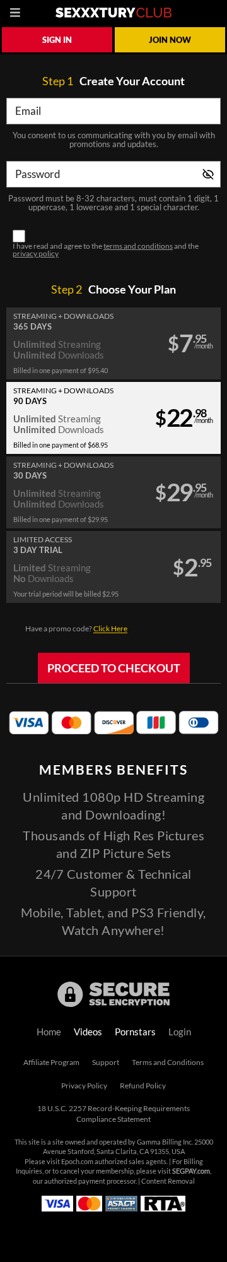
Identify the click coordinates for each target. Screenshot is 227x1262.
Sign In (57, 39)
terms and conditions (138, 246)
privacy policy (36, 253)
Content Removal (168, 1181)
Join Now (170, 39)
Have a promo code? (76, 628)
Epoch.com (77, 1161)
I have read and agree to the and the (106, 250)
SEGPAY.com (191, 1171)
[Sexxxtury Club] (113, 12)
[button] (113, 343)
